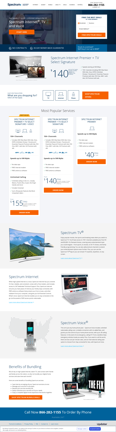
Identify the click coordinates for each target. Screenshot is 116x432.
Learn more (54, 424)
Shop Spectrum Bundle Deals (26, 397)
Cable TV (57, 5)
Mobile (50, 5)
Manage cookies (82, 429)
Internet (35, 5)
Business (72, 5)
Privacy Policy (28, 424)
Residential (83, 23)
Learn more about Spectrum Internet (21, 302)
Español (80, 5)
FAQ (37, 424)
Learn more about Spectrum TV (71, 258)
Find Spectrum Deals (91, 35)
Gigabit (43, 5)
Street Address (84, 29)
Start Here (21, 32)
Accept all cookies (95, 429)
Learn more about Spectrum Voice (72, 346)
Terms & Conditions (15, 424)
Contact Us (44, 424)
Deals (65, 5)
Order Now (24, 212)
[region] (58, 429)
